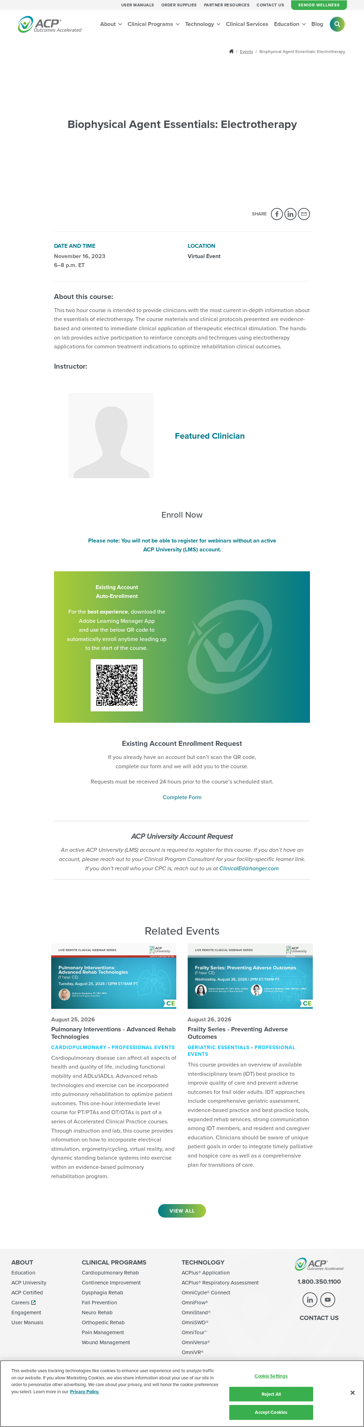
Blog (317, 24)
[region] (182, 1393)
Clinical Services (247, 24)
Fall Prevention (99, 1302)
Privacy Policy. (84, 1391)
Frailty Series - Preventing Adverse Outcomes (238, 1033)
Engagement (26, 1312)
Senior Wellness (319, 5)
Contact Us (270, 5)
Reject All (271, 1394)
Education (287, 24)
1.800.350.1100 (319, 1281)
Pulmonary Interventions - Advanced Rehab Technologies (113, 1033)
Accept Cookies (271, 1412)
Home (232, 51)
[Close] (352, 1393)
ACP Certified (27, 1292)
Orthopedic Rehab (103, 1322)
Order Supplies (179, 5)
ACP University (28, 1282)
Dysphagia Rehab (102, 1292)
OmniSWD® (195, 1322)
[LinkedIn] (290, 214)
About (108, 24)
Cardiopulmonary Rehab (110, 1272)
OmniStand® (196, 1312)
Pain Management (103, 1332)
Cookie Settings (271, 1376)
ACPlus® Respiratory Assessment (220, 1282)
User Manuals (137, 5)
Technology (200, 24)
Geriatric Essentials (219, 1047)
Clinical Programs (151, 24)
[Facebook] (277, 214)
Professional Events (143, 1047)
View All (182, 1210)
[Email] (304, 214)
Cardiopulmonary (79, 1047)
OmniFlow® (195, 1302)
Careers (20, 1302)
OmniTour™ (194, 1332)
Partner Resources (227, 5)
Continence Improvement (111, 1282)
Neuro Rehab (97, 1312)
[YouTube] (327, 1299)
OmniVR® (192, 1352)
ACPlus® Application (206, 1272)
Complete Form (182, 797)
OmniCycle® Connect (206, 1292)
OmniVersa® (196, 1342)
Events (246, 51)
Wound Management (106, 1342)
